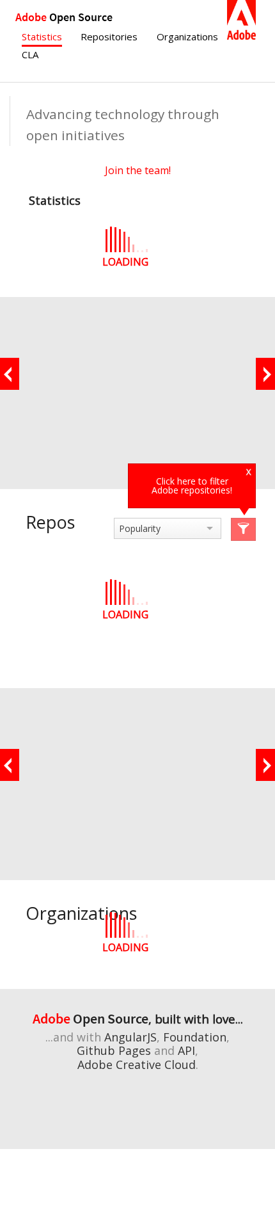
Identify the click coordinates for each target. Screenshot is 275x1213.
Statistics (42, 36)
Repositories (109, 36)
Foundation (194, 1037)
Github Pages (114, 1050)
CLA (30, 54)
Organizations (187, 36)
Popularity (140, 528)
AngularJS (130, 1037)
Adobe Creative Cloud (136, 1064)
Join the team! (138, 170)
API (186, 1050)
